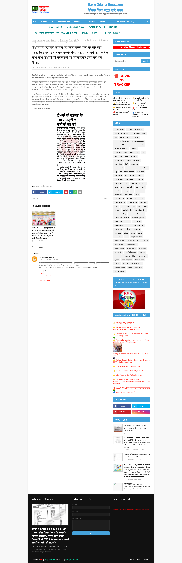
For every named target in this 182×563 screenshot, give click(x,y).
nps (139, 206)
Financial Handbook (121, 149)
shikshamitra (119, 221)
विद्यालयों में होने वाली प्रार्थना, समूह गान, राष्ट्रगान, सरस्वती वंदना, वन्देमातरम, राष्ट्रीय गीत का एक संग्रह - (136, 428)
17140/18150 (119, 129)
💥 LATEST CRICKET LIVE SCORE (126, 380)
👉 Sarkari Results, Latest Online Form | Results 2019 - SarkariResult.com (131, 361)
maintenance (119, 198)
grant (143, 187)
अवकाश (146, 241)
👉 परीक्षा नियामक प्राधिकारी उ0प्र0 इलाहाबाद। (128, 375)
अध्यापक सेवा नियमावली (134, 241)
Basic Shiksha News (139, 133)
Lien (116, 156)
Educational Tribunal (122, 145)
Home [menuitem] (35, 21)
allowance (140, 172)
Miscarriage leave (133, 160)
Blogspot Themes (71, 560)
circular (140, 179)
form (116, 187)
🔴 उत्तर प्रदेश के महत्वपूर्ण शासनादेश (121, 113)
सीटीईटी (130, 267)
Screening (134, 164)
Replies (43, 274)
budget (140, 175)
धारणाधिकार (142, 248)
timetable (118, 233)
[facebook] (122, 406)
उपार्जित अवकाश (131, 248)
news (37, 186)
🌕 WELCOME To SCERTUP (123, 323)
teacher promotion (43, 40)
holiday (125, 191)
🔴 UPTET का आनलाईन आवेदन (139, 109)
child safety (130, 179)
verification (118, 237)
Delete (46, 270)
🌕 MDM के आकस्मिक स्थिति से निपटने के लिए (141, 99)
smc (128, 221)
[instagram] (141, 412)
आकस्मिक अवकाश (131, 244)
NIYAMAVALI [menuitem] (91, 21)
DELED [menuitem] (102, 21)
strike (128, 225)
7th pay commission (122, 133)
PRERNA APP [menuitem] (79, 21)
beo (126, 175)
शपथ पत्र (117, 264)
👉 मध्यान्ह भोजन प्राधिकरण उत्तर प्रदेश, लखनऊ (140, 104)
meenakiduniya (120, 202)
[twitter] (141, 406)
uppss (133, 233)
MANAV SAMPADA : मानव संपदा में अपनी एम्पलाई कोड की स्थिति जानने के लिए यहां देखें (137, 485)
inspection (128, 195)
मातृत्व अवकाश (142, 256)
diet (127, 183)
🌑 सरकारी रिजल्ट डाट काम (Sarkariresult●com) (121, 99)
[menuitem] (55, 27)
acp (116, 172)
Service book (119, 168)
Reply (41, 270)
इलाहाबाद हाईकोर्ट (119, 248)
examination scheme (138, 183)
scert (130, 214)
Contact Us (146, 560)
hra (132, 191)
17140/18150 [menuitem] (40, 27)
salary (124, 214)
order (145, 206)
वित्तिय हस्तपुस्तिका (127, 260)
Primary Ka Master (39, 67)
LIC (138, 152)
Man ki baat (124, 156)
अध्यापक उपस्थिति (120, 241)
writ (126, 237)
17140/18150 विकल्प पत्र (135, 129)
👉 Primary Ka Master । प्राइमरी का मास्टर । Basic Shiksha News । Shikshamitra (131, 341)
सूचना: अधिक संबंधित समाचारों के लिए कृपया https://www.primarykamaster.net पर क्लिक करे (137, 47)
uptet (140, 233)
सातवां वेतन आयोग (136, 264)
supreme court (139, 225)
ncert (116, 206)
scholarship (140, 214)
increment (118, 195)
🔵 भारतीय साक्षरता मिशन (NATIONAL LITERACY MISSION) (140, 114)
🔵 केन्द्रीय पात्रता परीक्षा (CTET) (124, 392)
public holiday (127, 210)
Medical (134, 156)
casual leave (119, 179)
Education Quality (138, 141)
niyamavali (131, 206)
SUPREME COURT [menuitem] (47, 21)
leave (137, 195)
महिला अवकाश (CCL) (129, 256)
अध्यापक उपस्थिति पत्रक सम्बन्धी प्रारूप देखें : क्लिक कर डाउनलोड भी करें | (137, 455)
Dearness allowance (122, 141)
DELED (137, 137)
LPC (143, 152)
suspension (119, 229)
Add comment (44, 281)
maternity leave (132, 198)
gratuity (117, 191)
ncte (122, 206)
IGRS (132, 152)
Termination (130, 168)
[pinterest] (122, 412)
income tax (140, 191)
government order (127, 187)
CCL (116, 137)
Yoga (146, 168)
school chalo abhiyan (122, 218)
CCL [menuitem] (110, 21)
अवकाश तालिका (119, 244)
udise (126, 233)
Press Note (118, 164)
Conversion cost (126, 137)
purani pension (140, 210)
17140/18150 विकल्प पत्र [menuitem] (125, 21)
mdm (142, 198)
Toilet (139, 168)
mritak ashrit (132, 202)
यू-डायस (117, 260)
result (116, 214)
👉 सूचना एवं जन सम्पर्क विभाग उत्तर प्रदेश (122, 108)
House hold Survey (121, 152)
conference (118, 183)
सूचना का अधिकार (119, 271)
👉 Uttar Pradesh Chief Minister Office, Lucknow (122, 104)
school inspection (138, 218)
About (138, 560)
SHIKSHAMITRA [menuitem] (64, 21)
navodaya (143, 202)
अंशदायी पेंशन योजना (136, 237)
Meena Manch (119, 160)
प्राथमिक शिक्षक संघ (130, 252)
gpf (137, 187)
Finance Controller (138, 145)
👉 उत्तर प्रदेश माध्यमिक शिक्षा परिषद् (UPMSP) (128, 371)
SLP (126, 164)
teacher (137, 229)
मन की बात (117, 256)
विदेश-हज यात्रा (139, 260)
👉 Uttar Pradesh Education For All (126, 366)
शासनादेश (125, 264)
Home (34, 40)
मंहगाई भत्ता (142, 252)
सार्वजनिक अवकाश (120, 267)
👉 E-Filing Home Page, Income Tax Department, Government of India (127, 328)
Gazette (133, 149)
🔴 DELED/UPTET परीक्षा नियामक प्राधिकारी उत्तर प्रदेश (131, 388)
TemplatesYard (49, 560)
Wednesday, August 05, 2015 (50, 259)
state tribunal (119, 225)
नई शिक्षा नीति (118, 252)
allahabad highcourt (127, 172)
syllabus (128, 229)
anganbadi (118, 175)
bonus (132, 175)
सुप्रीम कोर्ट (138, 267)
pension (117, 210)
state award (137, 221)
